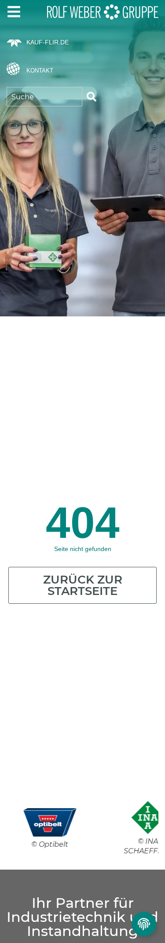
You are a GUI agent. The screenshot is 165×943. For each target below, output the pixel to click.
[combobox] (44, 96)
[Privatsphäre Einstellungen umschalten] (144, 924)
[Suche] (91, 96)
